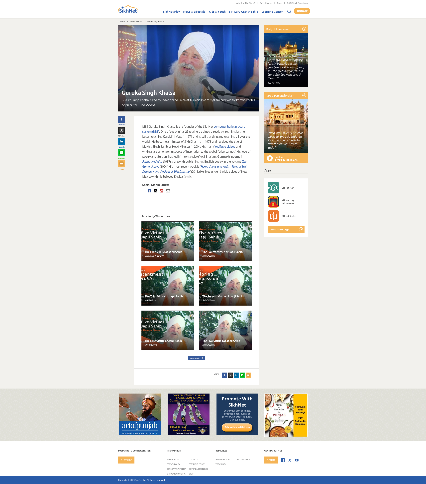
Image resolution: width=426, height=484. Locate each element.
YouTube (297, 460)
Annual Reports (223, 459)
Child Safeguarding (176, 473)
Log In (191, 473)
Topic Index (220, 464)
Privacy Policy (173, 464)
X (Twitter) (121, 135)
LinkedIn (121, 147)
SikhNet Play (171, 11)
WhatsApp (121, 158)
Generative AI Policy (176, 468)
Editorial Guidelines (198, 468)
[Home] (128, 12)
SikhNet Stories (289, 215)
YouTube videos (224, 146)
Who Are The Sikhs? (245, 2)
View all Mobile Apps (279, 229)
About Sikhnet (174, 459)
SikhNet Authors (135, 21)
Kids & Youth (217, 11)
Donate (302, 11)
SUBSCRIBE (126, 460)
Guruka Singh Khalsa (155, 21)
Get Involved (243, 459)
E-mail (122, 169)
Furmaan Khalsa (152, 161)
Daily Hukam (266, 2)
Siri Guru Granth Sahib (243, 11)
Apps (279, 2)
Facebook (121, 124)
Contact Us (194, 459)
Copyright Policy (197, 464)
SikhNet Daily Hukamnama (288, 202)
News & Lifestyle (194, 11)
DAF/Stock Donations (297, 2)
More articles (195, 358)
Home (122, 21)
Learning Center (272, 11)
